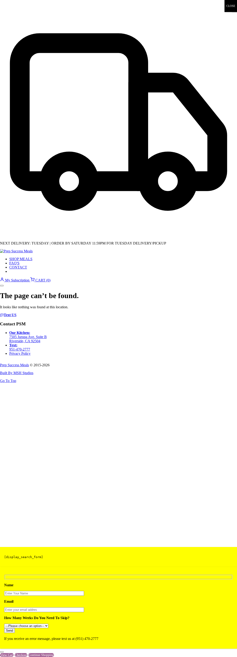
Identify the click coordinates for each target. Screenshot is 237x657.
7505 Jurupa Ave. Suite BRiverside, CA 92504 (28, 339)
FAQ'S (14, 263)
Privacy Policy (20, 353)
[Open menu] (2, 285)
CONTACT (18, 267)
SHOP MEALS (20, 259)
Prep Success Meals (14, 365)
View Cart (6, 655)
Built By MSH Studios (16, 373)
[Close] (2, 652)
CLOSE (230, 6)
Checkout (21, 655)
